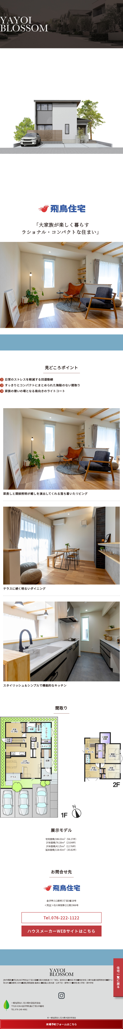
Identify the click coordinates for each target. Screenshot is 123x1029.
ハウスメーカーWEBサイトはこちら (61, 931)
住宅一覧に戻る (118, 977)
